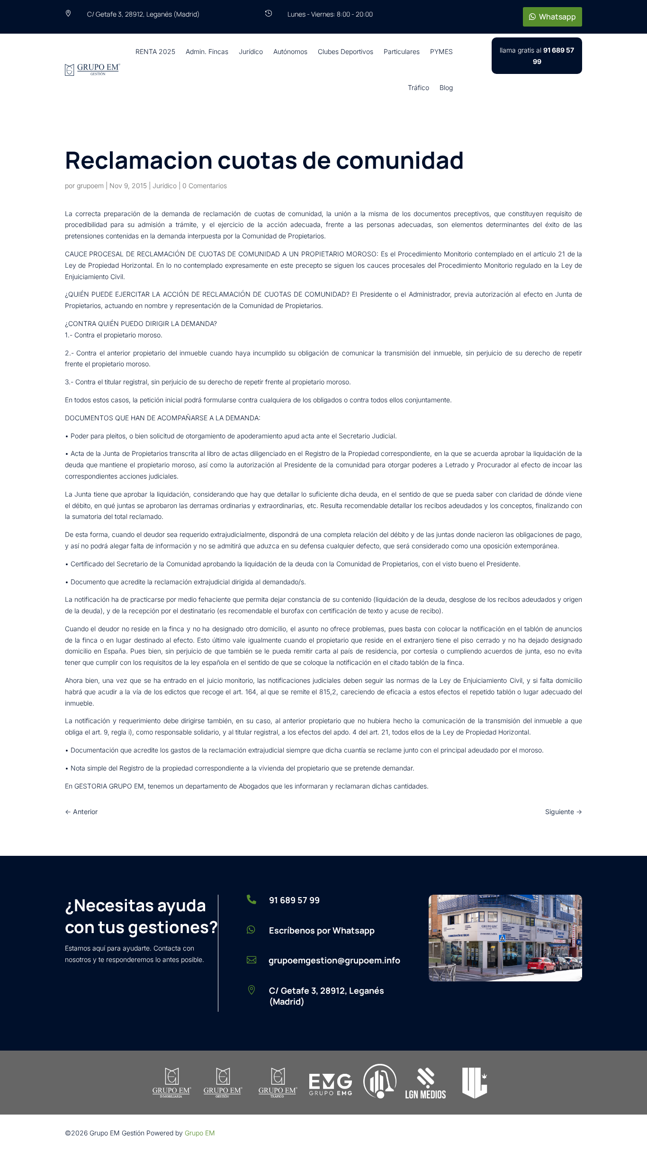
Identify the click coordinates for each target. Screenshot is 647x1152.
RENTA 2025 (155, 51)
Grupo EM (200, 1133)
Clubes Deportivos (345, 51)
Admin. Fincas (207, 51)
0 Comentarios (204, 185)
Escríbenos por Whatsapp (322, 930)
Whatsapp (557, 16)
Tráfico (418, 87)
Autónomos (290, 51)
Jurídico (251, 51)
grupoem (90, 185)
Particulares (402, 51)
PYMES (441, 51)
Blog (446, 87)
